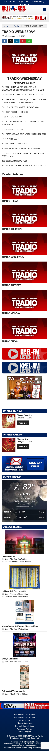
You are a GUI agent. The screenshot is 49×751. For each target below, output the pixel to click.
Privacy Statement (24, 723)
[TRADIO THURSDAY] (24, 216)
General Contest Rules (24, 726)
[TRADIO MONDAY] (24, 300)
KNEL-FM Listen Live (13, 2)
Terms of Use (24, 720)
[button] (44, 10)
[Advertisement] (24, 17)
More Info (22, 423)
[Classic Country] (8, 421)
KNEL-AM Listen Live (34, 2)
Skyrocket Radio (31, 742)
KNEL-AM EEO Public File (24, 717)
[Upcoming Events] (24, 542)
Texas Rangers (24, 4)
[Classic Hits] (8, 445)
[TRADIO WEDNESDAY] (24, 244)
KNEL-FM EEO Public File (24, 714)
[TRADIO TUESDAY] (24, 272)
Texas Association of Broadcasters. (29, 745)
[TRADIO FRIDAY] (24, 188)
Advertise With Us (24, 729)
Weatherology (39, 747)
